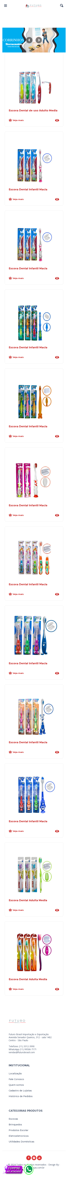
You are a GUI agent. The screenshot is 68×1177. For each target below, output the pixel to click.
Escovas (13, 1118)
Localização (15, 1073)
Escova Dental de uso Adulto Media (33, 110)
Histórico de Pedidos (21, 1096)
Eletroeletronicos (19, 1136)
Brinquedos (15, 1124)
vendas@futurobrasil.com (22, 1052)
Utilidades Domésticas (21, 1141)
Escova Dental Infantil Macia (28, 189)
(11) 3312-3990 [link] (26, 1046)
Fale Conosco (16, 1079)
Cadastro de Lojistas (20, 1090)
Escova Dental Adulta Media (28, 900)
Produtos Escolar (18, 1130)
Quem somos (16, 1084)
